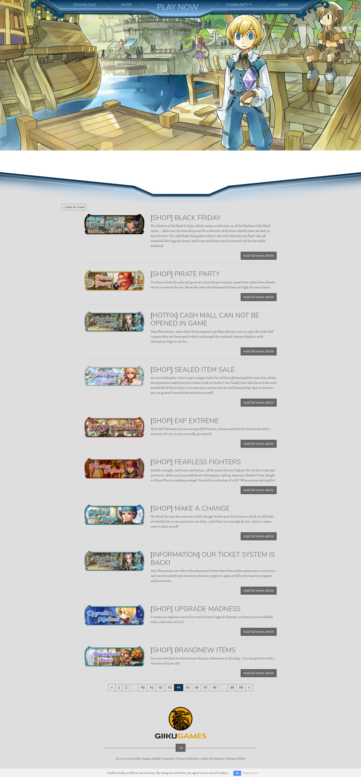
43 (170, 687)
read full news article (258, 255)
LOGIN (282, 5)
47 (205, 687)
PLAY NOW (177, 7)
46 (196, 687)
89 (241, 687)
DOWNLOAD (84, 5)
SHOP (126, 5)
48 (214, 687)
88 (232, 687)
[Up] (181, 751)
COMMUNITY (237, 5)
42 (161, 687)
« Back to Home (74, 207)
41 (152, 687)
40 (143, 687)
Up (180, 747)
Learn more (250, 773)
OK (237, 773)
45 (187, 687)
